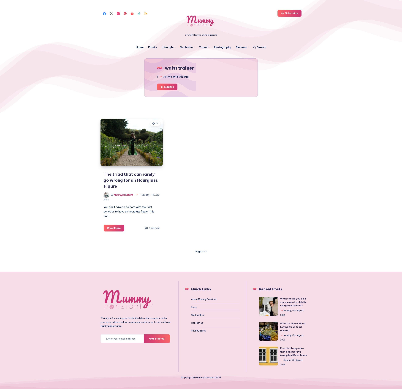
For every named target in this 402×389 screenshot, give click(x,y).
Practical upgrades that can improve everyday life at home (293, 352)
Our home (186, 47)
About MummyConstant (204, 299)
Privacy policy (198, 330)
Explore (169, 86)
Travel (203, 47)
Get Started (156, 338)
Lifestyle (168, 47)
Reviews (241, 47)
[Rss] (146, 13)
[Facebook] (104, 13)
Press (194, 307)
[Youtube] (132, 13)
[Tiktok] (139, 13)
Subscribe (291, 13)
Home (140, 47)
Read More (115, 228)
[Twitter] (111, 13)
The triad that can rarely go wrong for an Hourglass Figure (131, 180)
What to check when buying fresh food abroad (292, 327)
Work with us (197, 315)
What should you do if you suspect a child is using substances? (293, 302)
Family (152, 47)
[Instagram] (118, 13)
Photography (222, 47)
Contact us (197, 322)
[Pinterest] (125, 13)
